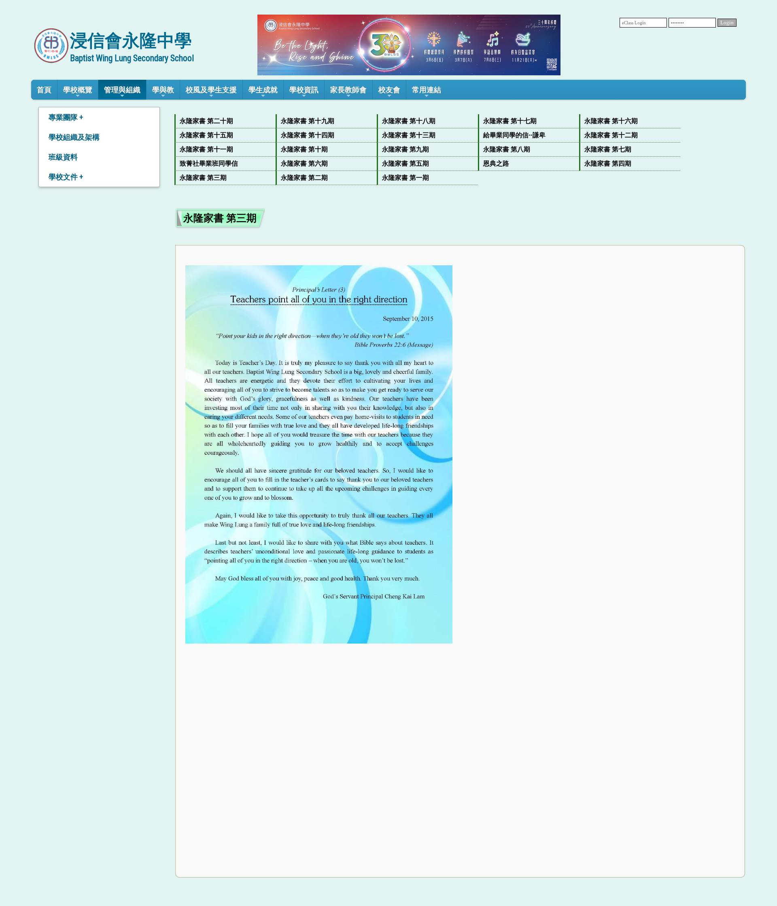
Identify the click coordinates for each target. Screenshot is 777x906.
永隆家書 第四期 (607, 163)
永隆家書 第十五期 (206, 135)
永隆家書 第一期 (405, 177)
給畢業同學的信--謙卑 (514, 135)
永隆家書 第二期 (304, 177)
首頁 (44, 89)
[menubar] (460, 149)
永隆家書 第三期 (203, 177)
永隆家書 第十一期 (206, 149)
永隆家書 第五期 (405, 163)
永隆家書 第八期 (506, 149)
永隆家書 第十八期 (408, 121)
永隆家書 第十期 (304, 149)
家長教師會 (348, 89)
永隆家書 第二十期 (206, 121)
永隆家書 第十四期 (307, 135)
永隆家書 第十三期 (408, 135)
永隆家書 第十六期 (611, 121)
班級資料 (63, 157)
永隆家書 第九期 (405, 149)
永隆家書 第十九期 (307, 121)
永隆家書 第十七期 (510, 121)
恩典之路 (496, 163)
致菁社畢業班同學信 (209, 163)
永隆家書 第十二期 (611, 135)
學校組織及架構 (74, 137)
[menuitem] (225, 121)
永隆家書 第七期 (607, 149)
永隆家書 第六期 (304, 163)
